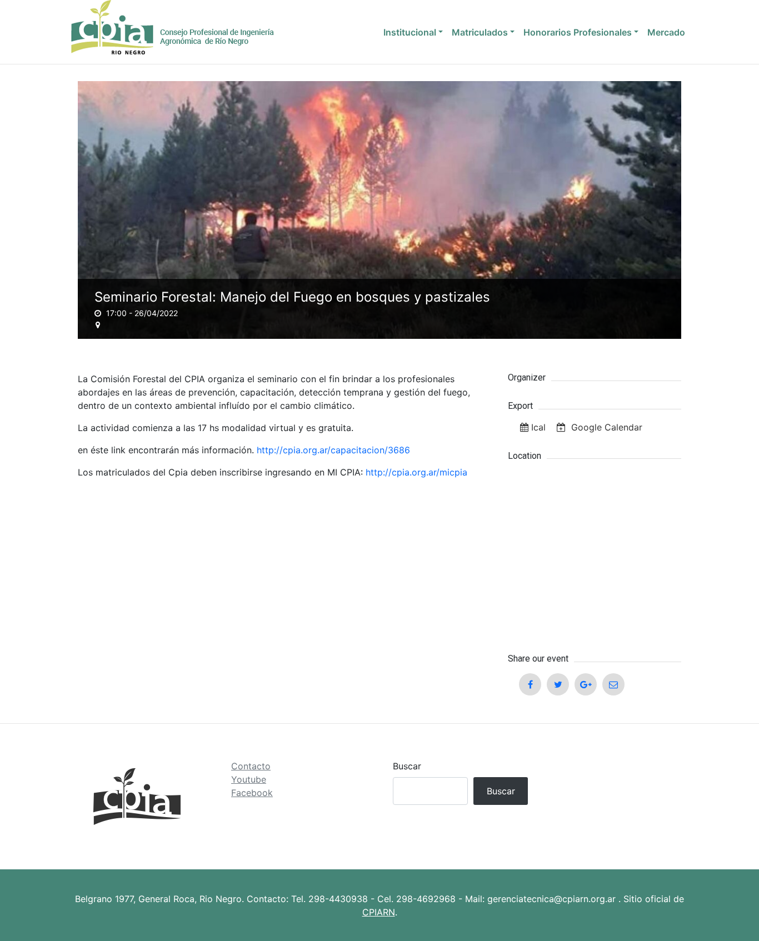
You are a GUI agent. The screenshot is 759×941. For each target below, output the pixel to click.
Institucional (409, 32)
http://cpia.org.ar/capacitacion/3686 (333, 450)
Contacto (251, 766)
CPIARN (378, 912)
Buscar (407, 766)
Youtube (248, 779)
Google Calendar (605, 427)
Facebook (252, 792)
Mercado (666, 32)
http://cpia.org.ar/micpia (416, 472)
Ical (538, 427)
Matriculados (480, 32)
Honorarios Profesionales (577, 32)
